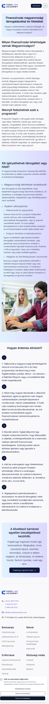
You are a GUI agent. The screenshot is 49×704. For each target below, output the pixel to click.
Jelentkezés (36, 6)
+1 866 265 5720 (11, 607)
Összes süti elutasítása (22, 693)
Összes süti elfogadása (22, 698)
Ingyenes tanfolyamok (11, 660)
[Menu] (45, 6)
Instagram (30, 664)
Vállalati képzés (33, 637)
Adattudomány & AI (10, 637)
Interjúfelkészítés (9, 669)
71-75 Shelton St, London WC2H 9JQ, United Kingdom (25, 617)
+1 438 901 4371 (11, 604)
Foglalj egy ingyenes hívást (23, 570)
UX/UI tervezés (8, 641)
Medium (29, 669)
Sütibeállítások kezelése (23, 689)
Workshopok (7, 664)
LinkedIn (30, 660)
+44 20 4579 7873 (12, 601)
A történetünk (32, 632)
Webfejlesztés (8, 646)
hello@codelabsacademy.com (16, 612)
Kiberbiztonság (8, 632)
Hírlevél (5, 673)
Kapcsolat (30, 648)
